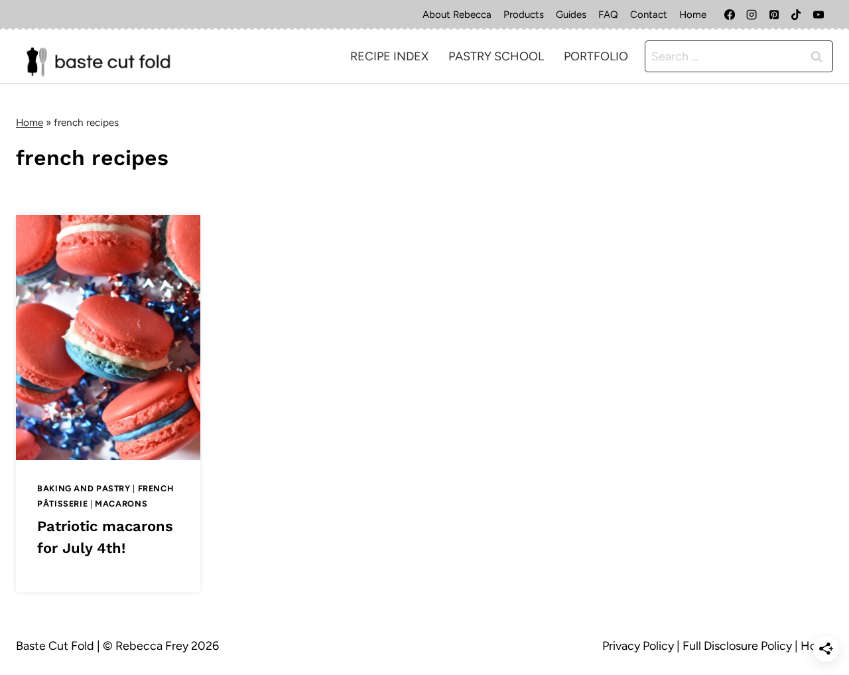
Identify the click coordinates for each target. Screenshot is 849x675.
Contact (648, 15)
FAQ (608, 15)
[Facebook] (729, 14)
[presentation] (108, 337)
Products (523, 15)
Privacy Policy (638, 646)
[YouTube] (818, 14)
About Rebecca (457, 15)
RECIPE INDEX (389, 56)
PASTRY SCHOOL (496, 56)
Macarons (121, 504)
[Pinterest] (774, 14)
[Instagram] (751, 14)
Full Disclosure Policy (737, 646)
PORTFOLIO (596, 56)
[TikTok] (796, 14)
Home (692, 15)
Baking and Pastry (84, 488)
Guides (571, 15)
